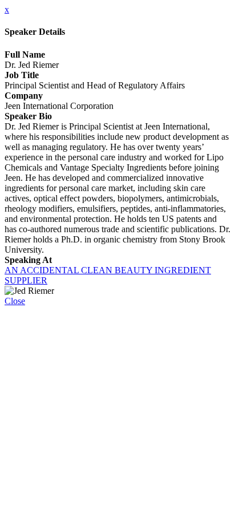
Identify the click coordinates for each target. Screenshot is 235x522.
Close (15, 301)
